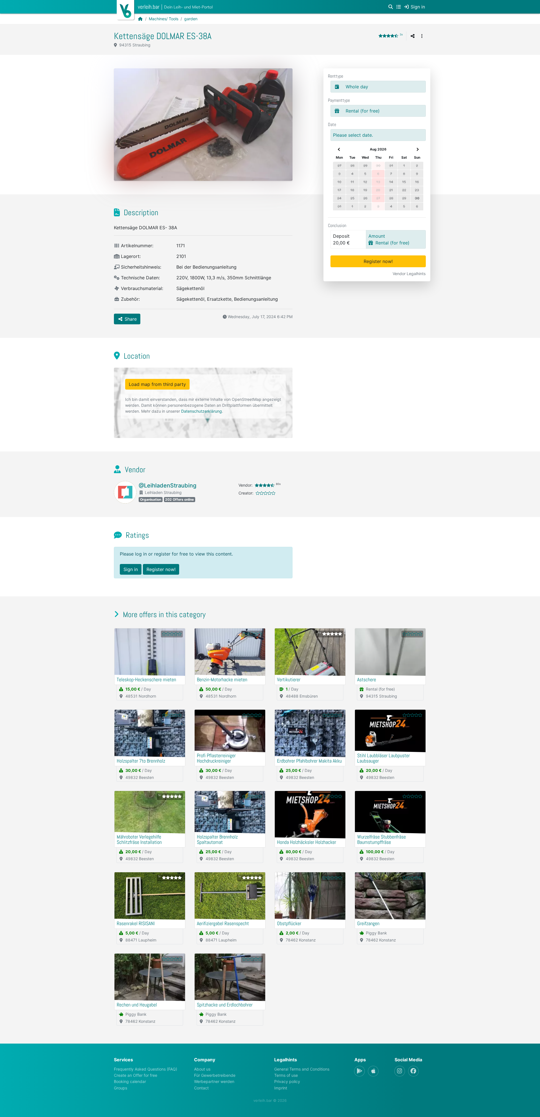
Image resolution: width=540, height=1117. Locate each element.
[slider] (388, 36)
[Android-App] (359, 1071)
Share (130, 319)
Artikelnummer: (136, 245)
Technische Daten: (140, 277)
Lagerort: (130, 256)
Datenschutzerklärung (201, 411)
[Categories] (398, 6)
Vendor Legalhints (409, 273)
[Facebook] (413, 1071)
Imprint (280, 1087)
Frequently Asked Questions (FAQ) (145, 1069)
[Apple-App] (373, 1071)
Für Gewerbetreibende (214, 1075)
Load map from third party (157, 384)
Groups (120, 1087)
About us (202, 1069)
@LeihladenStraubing (167, 485)
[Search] (391, 6)
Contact (201, 1087)
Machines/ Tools (163, 18)
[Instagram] (400, 1071)
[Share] (413, 36)
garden (190, 18)
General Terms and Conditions (301, 1069)
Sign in (130, 569)
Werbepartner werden (214, 1081)
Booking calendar (130, 1081)
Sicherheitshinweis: (140, 267)
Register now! (378, 261)
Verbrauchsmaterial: (141, 288)
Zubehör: (130, 299)
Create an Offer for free (135, 1075)
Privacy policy (287, 1081)
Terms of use (286, 1075)
